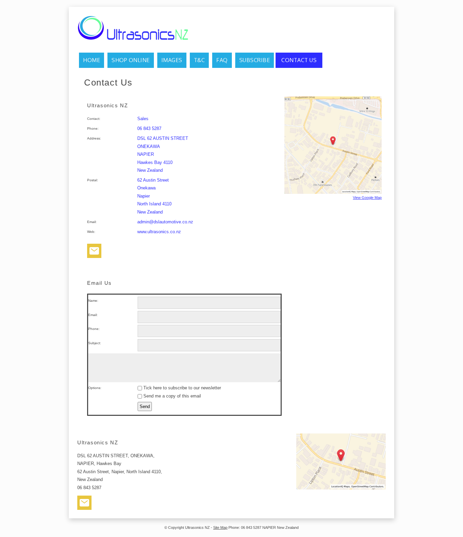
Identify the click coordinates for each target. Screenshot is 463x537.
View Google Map (367, 198)
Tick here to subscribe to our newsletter (181, 387)
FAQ (222, 60)
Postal (92, 180)
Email (91, 222)
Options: (94, 388)
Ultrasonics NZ (197, 527)
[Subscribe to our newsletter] (94, 252)
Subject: (94, 343)
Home (91, 60)
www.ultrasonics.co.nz (159, 231)
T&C (199, 60)
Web (90, 232)
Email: (93, 315)
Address (93, 138)
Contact (93, 119)
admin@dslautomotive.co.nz (165, 221)
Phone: (94, 329)
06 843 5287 (149, 128)
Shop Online (131, 60)
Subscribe (254, 60)
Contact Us (299, 60)
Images (171, 60)
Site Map (220, 527)
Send (145, 406)
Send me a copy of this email (171, 396)
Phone (92, 128)
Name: (93, 300)
